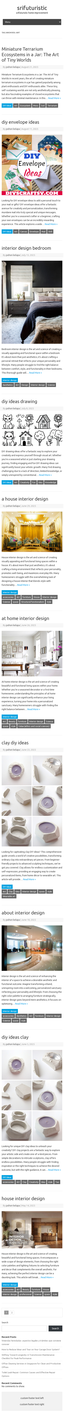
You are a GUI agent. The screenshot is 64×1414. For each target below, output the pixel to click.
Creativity (24, 482)
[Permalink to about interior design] (32, 972)
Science (51, 385)
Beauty (12, 721)
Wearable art (9, 896)
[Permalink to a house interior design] (32, 553)
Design (24, 385)
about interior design (23, 912)
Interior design (38, 385)
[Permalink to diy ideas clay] (32, 1142)
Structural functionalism (32, 602)
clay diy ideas (15, 742)
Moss (35, 105)
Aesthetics (8, 385)
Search (5, 1322)
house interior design (23, 1198)
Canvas (23, 231)
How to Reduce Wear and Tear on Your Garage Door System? (31, 1349)
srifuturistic (32, 8)
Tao (57, 1182)
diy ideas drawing (19, 401)
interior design (10, 380)
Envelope (34, 231)
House (37, 597)
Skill (50, 231)
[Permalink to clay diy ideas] (32, 848)
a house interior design (25, 498)
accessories (8, 597)
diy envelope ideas (20, 122)
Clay (11, 891)
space (15, 602)
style (49, 602)
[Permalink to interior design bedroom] (32, 345)
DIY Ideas (7, 105)
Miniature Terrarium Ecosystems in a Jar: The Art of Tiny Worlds (30, 54)
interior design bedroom (26, 248)
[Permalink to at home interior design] (32, 678)
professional (26, 1294)
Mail (43, 231)
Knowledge (50, 482)
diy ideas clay (15, 1037)
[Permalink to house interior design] (32, 1250)
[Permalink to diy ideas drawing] (32, 447)
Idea (40, 482)
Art (15, 105)
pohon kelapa (13, 67)
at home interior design (25, 618)
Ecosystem (25, 105)
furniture (26, 597)
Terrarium (52, 105)
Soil (43, 105)
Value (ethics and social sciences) (34, 726)
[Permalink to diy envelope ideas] (32, 196)
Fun (34, 482)
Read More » (54, 98)
